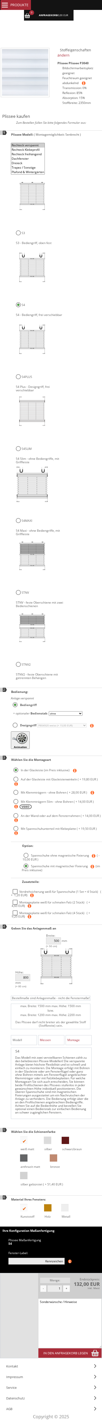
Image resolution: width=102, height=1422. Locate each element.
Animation (20, 747)
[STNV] (32, 556)
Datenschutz (15, 1398)
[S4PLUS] (32, 340)
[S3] (32, 197)
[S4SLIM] (32, 412)
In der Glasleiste (45, 770)
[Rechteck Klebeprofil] (28, 150)
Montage (73, 1040)
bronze (55, 1167)
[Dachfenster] (28, 158)
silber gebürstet (41, 1184)
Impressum (14, 1377)
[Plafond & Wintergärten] (28, 172)
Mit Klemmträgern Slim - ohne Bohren (57, 802)
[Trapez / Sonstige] (28, 167)
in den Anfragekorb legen (65, 1353)
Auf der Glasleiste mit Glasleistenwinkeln (59, 779)
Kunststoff (27, 1216)
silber (48, 1149)
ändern (63, 55)
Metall (65, 1216)
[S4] (32, 268)
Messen (45, 1040)
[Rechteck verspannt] (28, 145)
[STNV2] (32, 628)
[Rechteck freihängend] (28, 154)
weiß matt (27, 1149)
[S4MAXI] (32, 484)
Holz (47, 1216)
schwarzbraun (71, 1149)
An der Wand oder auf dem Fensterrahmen (60, 816)
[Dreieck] (28, 163)
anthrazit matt (30, 1167)
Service (11, 1387)
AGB (9, 1409)
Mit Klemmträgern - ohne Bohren (53, 792)
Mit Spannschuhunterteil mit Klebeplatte (58, 829)
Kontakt (12, 1366)
